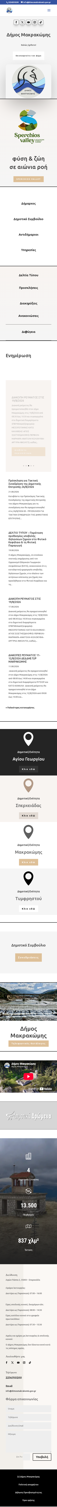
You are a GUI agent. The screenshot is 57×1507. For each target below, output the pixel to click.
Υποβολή (42, 1457)
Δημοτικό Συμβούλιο (28, 219)
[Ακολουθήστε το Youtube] (28, 22)
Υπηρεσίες (28, 250)
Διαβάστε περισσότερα (23, 451)
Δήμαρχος (28, 203)
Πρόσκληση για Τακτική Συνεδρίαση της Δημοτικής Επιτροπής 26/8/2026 (24, 483)
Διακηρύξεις (28, 303)
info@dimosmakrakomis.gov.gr (21, 1391)
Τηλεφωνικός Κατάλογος (28, 1043)
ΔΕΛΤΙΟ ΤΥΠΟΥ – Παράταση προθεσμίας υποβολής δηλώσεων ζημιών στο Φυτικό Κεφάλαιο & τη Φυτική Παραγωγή (27, 539)
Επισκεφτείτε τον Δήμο (28, 56)
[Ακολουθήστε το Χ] (22, 22)
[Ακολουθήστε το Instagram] (34, 22)
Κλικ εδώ (28, 769)
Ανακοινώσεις (28, 315)
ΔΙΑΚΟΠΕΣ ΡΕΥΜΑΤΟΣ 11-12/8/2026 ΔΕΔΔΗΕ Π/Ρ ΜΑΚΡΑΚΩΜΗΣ (28, 400)
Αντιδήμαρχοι (28, 234)
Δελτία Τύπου (28, 275)
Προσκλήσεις (28, 287)
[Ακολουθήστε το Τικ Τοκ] (40, 22)
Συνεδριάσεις (28, 957)
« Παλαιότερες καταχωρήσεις (20, 707)
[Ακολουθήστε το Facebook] (16, 22)
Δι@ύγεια (28, 331)
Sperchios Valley (28, 179)
